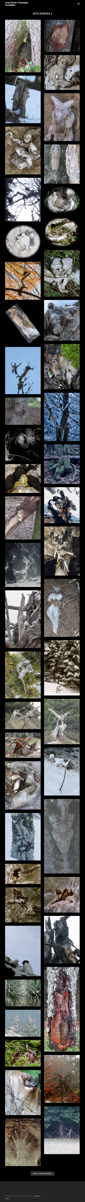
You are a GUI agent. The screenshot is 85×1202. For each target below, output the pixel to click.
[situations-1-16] (62, 367)
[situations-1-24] (23, 518)
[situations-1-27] (62, 608)
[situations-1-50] (23, 1143)
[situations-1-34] (62, 772)
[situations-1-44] (23, 993)
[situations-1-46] (23, 1053)
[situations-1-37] (23, 837)
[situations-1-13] (23, 281)
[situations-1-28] (23, 620)
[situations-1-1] (23, 46)
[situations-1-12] (62, 274)
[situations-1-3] (62, 73)
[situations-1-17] (23, 371)
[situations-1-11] (23, 242)
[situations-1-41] (62, 940)
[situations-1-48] (23, 1093)
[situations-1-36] (62, 837)
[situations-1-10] (62, 232)
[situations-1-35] (23, 786)
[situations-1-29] (62, 668)
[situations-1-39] (62, 895)
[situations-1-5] (62, 118)
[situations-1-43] (62, 1009)
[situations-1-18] (62, 417)
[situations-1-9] (62, 201)
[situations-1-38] (23, 874)
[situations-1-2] (62, 36)
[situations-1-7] (62, 164)
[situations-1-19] (23, 411)
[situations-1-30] (23, 675)
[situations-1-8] (23, 200)
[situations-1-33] (23, 745)
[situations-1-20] (23, 445)
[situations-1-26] (23, 565)
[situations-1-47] (62, 1079)
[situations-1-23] (62, 506)
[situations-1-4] (23, 100)
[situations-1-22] (23, 479)
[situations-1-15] (23, 324)
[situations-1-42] (23, 951)
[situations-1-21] (62, 464)
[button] (78, 4)
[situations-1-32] (23, 716)
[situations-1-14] (62, 321)
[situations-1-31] (62, 722)
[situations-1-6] (23, 151)
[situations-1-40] (23, 905)
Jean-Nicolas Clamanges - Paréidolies (17, 3)
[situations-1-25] (62, 551)
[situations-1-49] (62, 1131)
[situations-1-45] (23, 1023)
